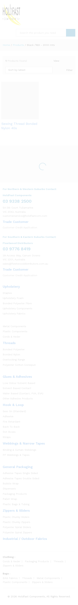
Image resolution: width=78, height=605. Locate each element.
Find (70, 33)
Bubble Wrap (11, 483)
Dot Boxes (9, 431)
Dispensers (9, 488)
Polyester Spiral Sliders (17, 527)
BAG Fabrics (10, 578)
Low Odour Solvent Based (19, 383)
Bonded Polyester (14, 349)
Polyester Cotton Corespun (19, 364)
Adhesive (8, 416)
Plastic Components (15, 331)
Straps (7, 437)
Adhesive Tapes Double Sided (21, 478)
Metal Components (14, 326)
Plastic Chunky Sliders (16, 516)
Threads (9, 343)
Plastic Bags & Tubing (16, 504)
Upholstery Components (17, 308)
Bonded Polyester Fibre (17, 303)
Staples (7, 292)
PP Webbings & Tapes (16, 454)
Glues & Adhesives (17, 376)
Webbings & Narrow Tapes (24, 443)
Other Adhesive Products (18, 398)
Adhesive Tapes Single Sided (20, 473)
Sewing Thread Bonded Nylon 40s (19, 126)
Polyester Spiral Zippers (17, 532)
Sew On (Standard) (14, 411)
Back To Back (11, 426)
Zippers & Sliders (16, 510)
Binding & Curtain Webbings (19, 449)
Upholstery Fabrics (14, 313)
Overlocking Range (14, 359)
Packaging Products (15, 493)
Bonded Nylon (11, 354)
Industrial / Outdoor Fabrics (25, 539)
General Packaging (18, 467)
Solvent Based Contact (17, 388)
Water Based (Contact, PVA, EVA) (23, 393)
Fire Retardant (11, 421)
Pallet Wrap (10, 498)
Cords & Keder (11, 336)
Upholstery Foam (13, 298)
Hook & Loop (13, 405)
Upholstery (11, 286)
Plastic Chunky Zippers (16, 522)
